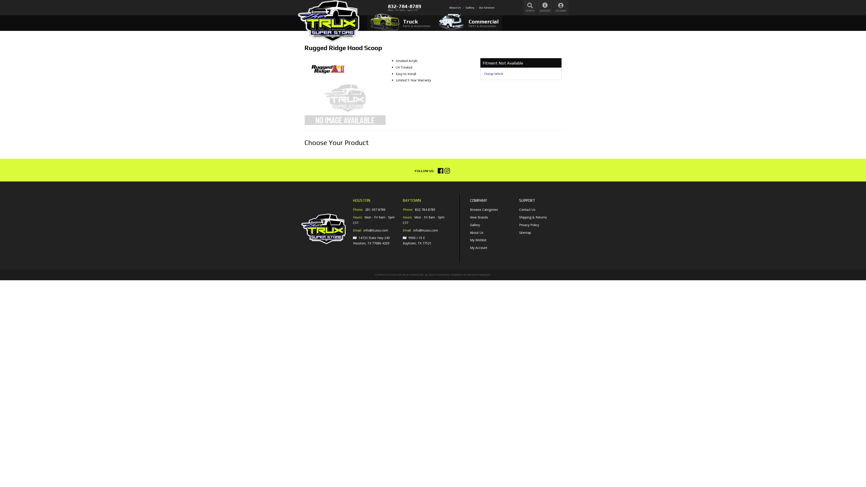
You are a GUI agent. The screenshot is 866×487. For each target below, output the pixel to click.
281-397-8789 (375, 209)
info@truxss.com (376, 230)
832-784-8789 (425, 209)
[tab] (400, 23)
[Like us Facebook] (440, 172)
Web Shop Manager (479, 274)
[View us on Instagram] (447, 172)
